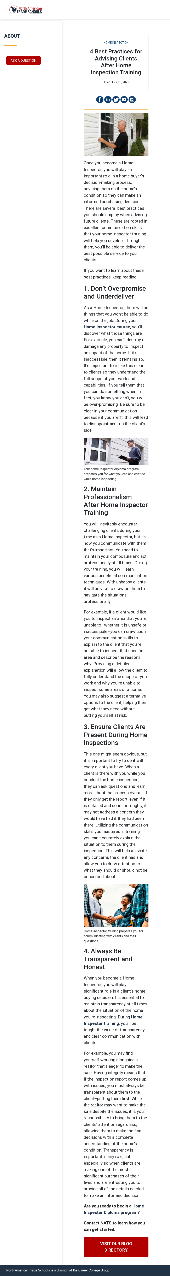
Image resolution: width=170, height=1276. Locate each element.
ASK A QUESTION (23, 61)
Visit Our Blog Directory (116, 1247)
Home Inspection (116, 42)
